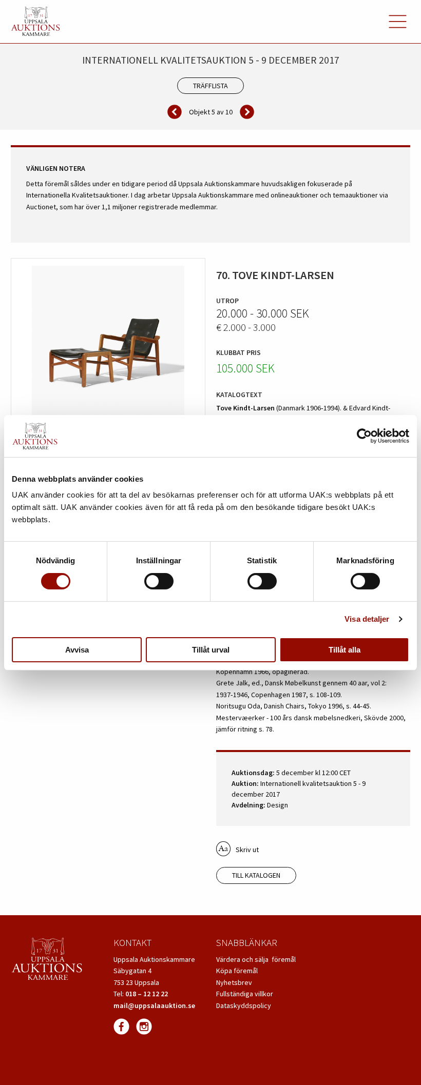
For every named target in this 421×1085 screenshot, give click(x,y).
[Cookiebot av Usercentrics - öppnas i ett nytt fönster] (364, 436)
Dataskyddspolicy (243, 1005)
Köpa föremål (237, 970)
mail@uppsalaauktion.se (154, 1005)
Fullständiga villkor (244, 993)
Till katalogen (256, 875)
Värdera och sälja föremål (256, 959)
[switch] (159, 581)
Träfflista (210, 85)
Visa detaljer (367, 619)
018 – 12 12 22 (146, 993)
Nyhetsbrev (234, 982)
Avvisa (77, 649)
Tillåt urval (210, 649)
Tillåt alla (344, 649)
